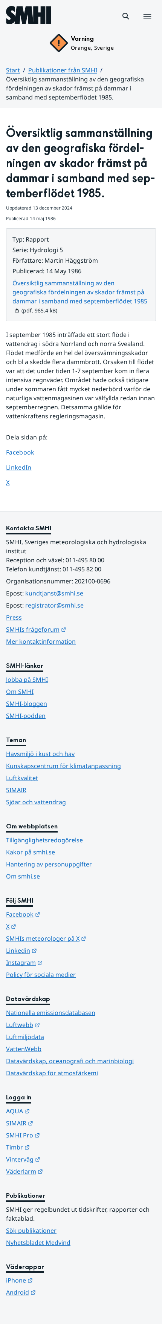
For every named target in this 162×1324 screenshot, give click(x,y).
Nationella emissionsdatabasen (50, 1013)
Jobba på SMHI (27, 679)
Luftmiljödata (25, 1037)
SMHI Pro (60, 1135)
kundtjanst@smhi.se (54, 593)
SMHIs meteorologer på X (81, 938)
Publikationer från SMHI (62, 70)
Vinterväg (60, 1159)
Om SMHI (20, 691)
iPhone (56, 1280)
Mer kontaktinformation (41, 641)
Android (58, 1292)
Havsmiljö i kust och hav (40, 754)
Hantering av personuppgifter (49, 864)
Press (14, 617)
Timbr (55, 1147)
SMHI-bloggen (26, 704)
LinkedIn (26, 467)
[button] (126, 16)
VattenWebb (23, 1049)
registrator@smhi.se (54, 605)
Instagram (61, 962)
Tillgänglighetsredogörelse (44, 840)
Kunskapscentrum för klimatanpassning (63, 766)
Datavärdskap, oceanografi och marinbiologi (70, 1061)
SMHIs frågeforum (73, 629)
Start (13, 70)
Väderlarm (61, 1171)
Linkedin (58, 950)
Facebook (26, 452)
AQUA (55, 1111)
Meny (147, 24)
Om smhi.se (23, 876)
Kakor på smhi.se (30, 852)
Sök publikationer (31, 1230)
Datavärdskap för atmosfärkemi (52, 1073)
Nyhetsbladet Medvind (38, 1242)
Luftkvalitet (22, 778)
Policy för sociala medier (41, 974)
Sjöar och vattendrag (36, 802)
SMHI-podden (26, 716)
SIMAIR (16, 790)
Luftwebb (60, 1024)
